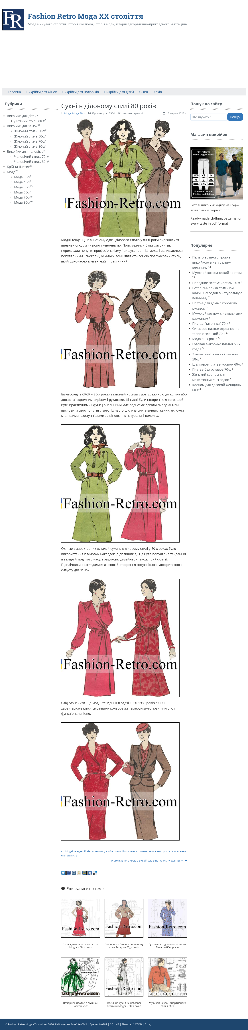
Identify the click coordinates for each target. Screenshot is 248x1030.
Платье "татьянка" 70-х (210, 323)
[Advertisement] (124, 61)
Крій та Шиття (19, 166)
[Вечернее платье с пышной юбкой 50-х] (80, 977)
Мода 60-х (23, 192)
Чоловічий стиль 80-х (31, 161)
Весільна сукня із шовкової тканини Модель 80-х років (124, 1004)
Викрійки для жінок (23, 126)
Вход (148, 1024)
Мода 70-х (23, 197)
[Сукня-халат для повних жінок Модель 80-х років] (167, 918)
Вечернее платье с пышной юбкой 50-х (80, 1004)
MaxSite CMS (79, 1024)
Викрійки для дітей (22, 116)
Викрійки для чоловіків (26, 151)
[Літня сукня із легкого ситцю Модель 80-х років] (80, 918)
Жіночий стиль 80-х (30, 146)
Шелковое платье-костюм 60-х (216, 364)
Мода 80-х (78, 113)
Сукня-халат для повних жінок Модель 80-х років (167, 945)
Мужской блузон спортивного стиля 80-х (167, 1004)
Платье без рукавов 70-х (211, 369)
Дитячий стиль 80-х (30, 121)
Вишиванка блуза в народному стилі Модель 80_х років (124, 945)
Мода (67, 113)
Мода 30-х (22, 177)
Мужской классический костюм (217, 272)
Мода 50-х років (204, 339)
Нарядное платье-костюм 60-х (216, 283)
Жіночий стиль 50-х (30, 131)
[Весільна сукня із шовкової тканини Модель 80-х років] (124, 977)
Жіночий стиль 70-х (30, 141)
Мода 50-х (23, 187)
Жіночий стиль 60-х (30, 136)
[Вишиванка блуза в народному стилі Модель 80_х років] (124, 918)
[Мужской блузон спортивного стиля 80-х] (167, 977)
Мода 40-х (22, 182)
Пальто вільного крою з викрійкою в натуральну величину (146, 860)
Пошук (235, 117)
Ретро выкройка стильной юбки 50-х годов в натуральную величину (217, 293)
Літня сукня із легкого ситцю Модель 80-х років (81, 945)
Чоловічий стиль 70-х (31, 156)
